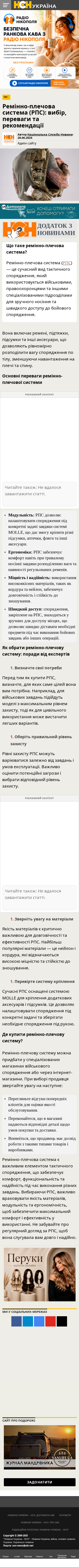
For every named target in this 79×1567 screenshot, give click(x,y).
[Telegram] (28, 1321)
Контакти (65, 1515)
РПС (67, 262)
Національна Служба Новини (50, 134)
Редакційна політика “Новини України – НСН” (40, 1529)
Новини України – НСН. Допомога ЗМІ (31, 1515)
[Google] (39, 1321)
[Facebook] (16, 1321)
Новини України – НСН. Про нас (40, 1522)
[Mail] (62, 1321)
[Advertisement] (39, 439)
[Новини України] (35, 4)
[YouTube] (50, 1321)
